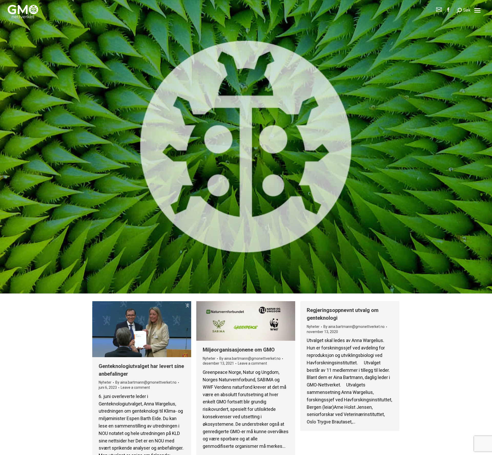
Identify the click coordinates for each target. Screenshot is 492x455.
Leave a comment (135, 387)
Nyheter (105, 383)
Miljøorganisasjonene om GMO (239, 350)
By (146, 383)
